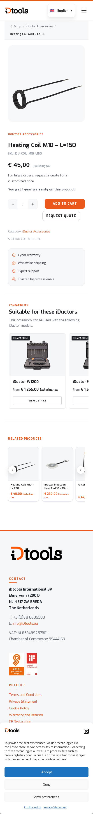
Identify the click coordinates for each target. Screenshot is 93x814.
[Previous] (12, 470)
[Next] (81, 470)
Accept (46, 772)
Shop (17, 26)
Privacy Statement (55, 807)
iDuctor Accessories (39, 26)
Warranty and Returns (26, 715)
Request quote (61, 216)
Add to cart (65, 204)
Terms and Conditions (25, 694)
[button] (86, 731)
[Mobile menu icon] (83, 10)
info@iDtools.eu (25, 623)
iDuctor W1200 (26, 381)
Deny (47, 784)
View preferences (46, 797)
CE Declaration (20, 721)
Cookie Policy (32, 807)
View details (37, 400)
